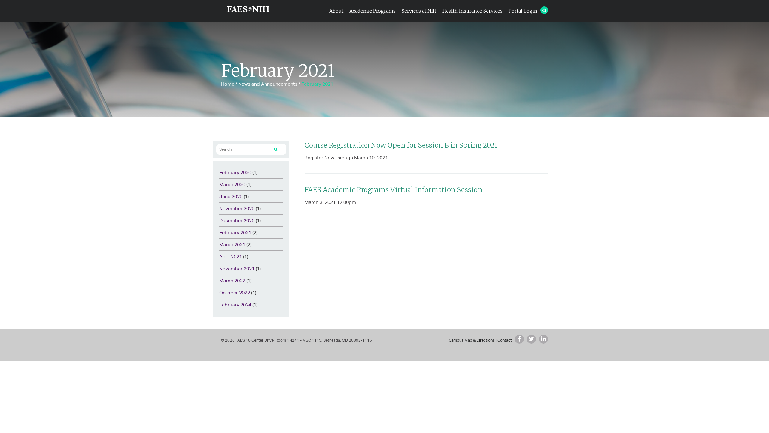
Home (227, 84)
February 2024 (235, 305)
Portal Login (523, 11)
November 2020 (236, 208)
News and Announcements (267, 84)
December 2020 (236, 220)
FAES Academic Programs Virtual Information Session (393, 190)
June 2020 (230, 196)
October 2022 (234, 293)
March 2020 (232, 184)
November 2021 (236, 269)
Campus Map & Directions (472, 340)
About (336, 11)
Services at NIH (419, 11)
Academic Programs (372, 11)
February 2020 (235, 172)
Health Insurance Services (472, 11)
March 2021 (232, 244)
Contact (504, 340)
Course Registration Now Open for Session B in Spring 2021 (401, 145)
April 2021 (230, 256)
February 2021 (235, 232)
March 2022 (232, 281)
